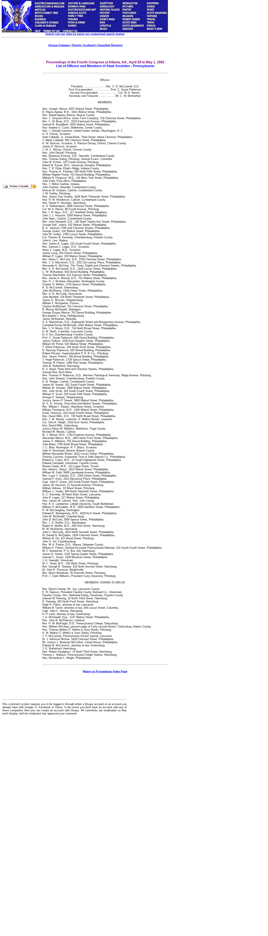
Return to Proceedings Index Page (105, 671)
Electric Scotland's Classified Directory (97, 45)
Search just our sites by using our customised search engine (84, 34)
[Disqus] (64, 770)
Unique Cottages (59, 45)
